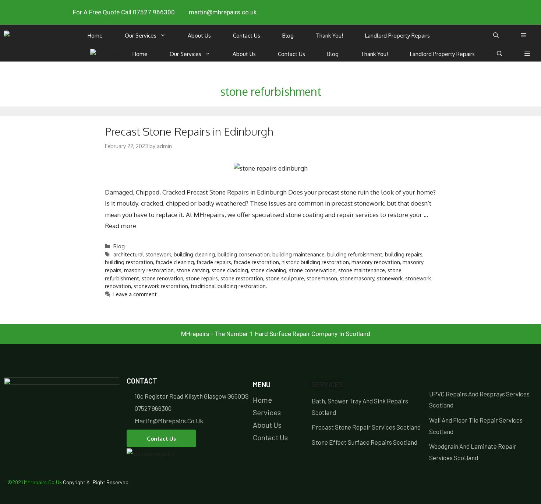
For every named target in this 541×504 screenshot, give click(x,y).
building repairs (403, 254)
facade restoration (256, 262)
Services (327, 384)
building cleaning (194, 254)
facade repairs (214, 262)
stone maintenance (361, 270)
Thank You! (329, 35)
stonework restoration (161, 286)
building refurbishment (354, 254)
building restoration (129, 262)
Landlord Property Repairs (397, 35)
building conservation (244, 254)
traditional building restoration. (229, 286)
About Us (199, 35)
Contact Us (246, 35)
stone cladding (230, 270)
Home (95, 35)
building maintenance (298, 254)
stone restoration (241, 278)
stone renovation (162, 278)
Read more (120, 226)
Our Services (140, 35)
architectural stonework (142, 254)
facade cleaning (175, 262)
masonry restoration (149, 270)
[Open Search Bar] (496, 35)
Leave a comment (135, 294)
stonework (390, 278)
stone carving (192, 270)
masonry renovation (375, 262)
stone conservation (312, 270)
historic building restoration (315, 262)
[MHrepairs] (19, 36)
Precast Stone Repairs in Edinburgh (189, 131)
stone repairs (202, 278)
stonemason (322, 278)
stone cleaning (268, 270)
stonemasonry (357, 278)
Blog (288, 35)
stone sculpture (285, 278)
